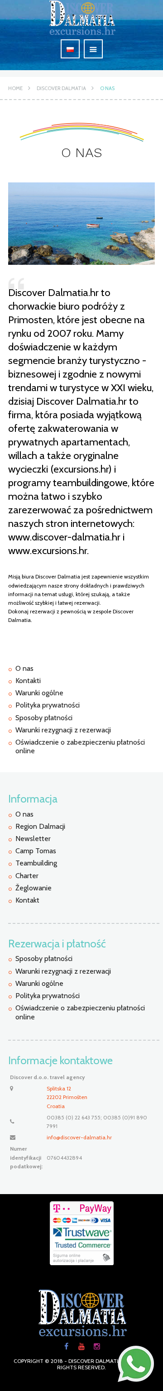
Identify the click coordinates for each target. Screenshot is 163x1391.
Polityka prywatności (47, 705)
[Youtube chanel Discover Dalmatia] (81, 1347)
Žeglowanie (33, 888)
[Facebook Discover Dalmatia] (66, 1347)
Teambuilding (36, 863)
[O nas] (81, 223)
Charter (26, 875)
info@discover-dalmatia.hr (79, 1137)
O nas (107, 88)
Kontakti (28, 680)
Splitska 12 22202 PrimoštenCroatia (67, 1097)
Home (15, 88)
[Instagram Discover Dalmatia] (97, 1347)
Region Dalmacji (40, 826)
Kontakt (27, 900)
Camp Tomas (35, 850)
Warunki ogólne (39, 692)
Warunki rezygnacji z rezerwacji (63, 730)
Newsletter (33, 838)
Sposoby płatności (43, 717)
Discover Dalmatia (61, 88)
